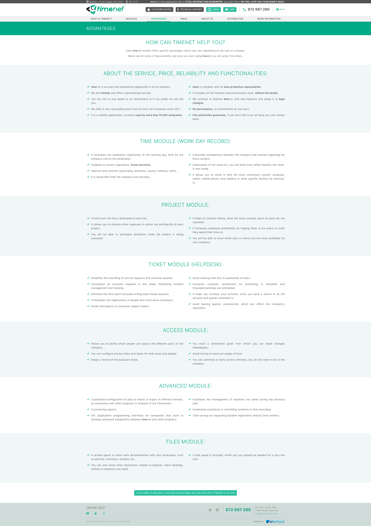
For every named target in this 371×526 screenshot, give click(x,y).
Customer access (161, 9)
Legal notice (91, 521)
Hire (232, 9)
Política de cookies (122, 521)
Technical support (191, 9)
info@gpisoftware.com (266, 513)
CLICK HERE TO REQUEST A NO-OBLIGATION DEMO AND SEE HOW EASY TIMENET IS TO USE (185, 493)
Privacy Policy (105, 521)
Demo (216, 9)
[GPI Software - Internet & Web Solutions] (275, 521)
